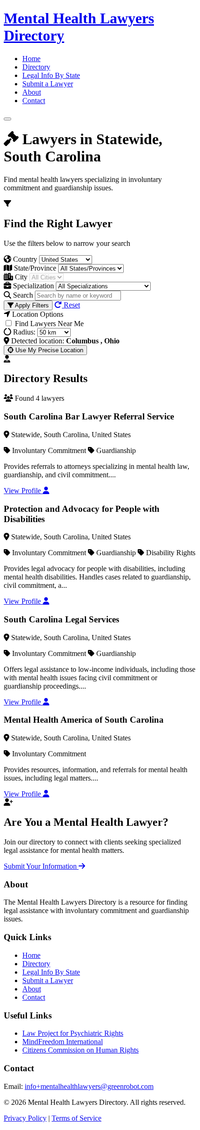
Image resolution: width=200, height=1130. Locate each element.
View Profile (23, 491)
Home (31, 59)
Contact (33, 101)
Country (24, 259)
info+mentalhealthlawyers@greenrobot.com (89, 1086)
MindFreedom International (62, 1042)
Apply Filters (31, 305)
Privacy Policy (25, 1118)
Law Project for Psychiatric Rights (72, 1033)
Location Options (36, 314)
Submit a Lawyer (47, 84)
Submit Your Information (41, 866)
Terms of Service (76, 1118)
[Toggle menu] (7, 119)
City (20, 277)
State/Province (34, 268)
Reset (71, 305)
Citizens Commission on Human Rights (80, 1050)
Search (22, 295)
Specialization (32, 286)
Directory (36, 67)
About (31, 92)
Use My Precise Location (48, 350)
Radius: (23, 332)
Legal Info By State (51, 75)
